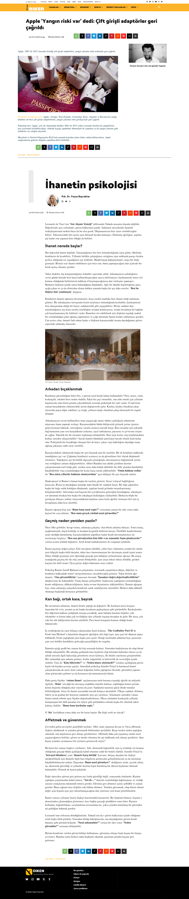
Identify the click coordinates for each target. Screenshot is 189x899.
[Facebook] (158, 1)
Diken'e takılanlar (33, 155)
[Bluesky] (149, 1)
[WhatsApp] (76, 36)
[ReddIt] (117, 36)
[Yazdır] (135, 36)
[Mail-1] (161, 1)
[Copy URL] (105, 36)
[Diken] (35, 7)
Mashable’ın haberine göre (30, 116)
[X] (82, 36)
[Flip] (123, 36)
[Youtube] (155, 1)
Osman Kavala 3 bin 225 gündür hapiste (147, 66)
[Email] (129, 36)
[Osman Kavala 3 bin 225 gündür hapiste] (148, 53)
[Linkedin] (99, 36)
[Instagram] (147, 1)
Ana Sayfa (21, 155)
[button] (159, 7)
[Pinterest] (111, 36)
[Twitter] (152, 1)
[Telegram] (94, 36)
